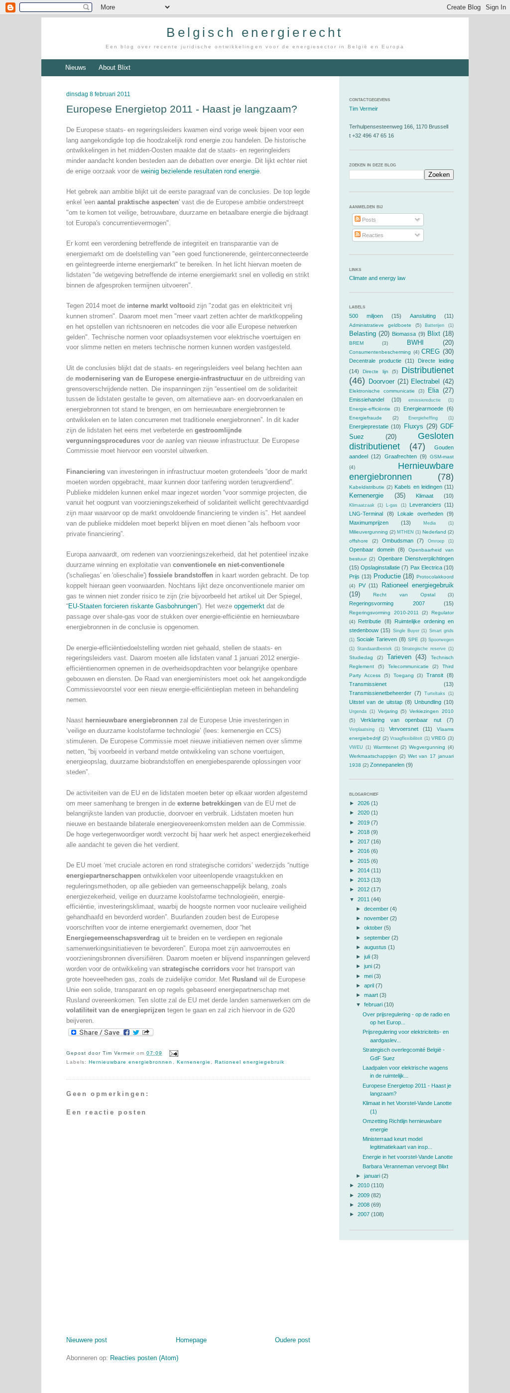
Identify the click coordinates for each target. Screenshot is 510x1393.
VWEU (356, 747)
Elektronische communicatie (382, 391)
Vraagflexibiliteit (406, 738)
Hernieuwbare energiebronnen (130, 1062)
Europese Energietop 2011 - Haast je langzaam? (181, 109)
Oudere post (292, 1340)
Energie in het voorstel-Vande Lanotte (408, 1157)
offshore (358, 541)
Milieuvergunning (368, 532)
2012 (364, 889)
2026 (364, 803)
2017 (364, 841)
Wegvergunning (427, 747)
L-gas (391, 505)
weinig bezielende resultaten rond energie (200, 171)
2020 (364, 813)
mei (369, 976)
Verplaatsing (362, 729)
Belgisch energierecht (254, 32)
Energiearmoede (423, 409)
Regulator (442, 612)
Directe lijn (375, 371)
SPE (413, 639)
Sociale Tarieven (377, 639)
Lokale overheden (420, 514)
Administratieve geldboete (380, 325)
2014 (364, 870)
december (377, 909)
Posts (368, 220)
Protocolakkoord (435, 576)
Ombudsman (397, 541)
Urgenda (358, 711)
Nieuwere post (86, 1340)
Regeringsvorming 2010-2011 (384, 612)
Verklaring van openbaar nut (401, 720)
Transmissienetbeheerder (380, 693)
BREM (356, 343)
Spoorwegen (441, 639)
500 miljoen (366, 316)
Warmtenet (386, 747)
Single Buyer (406, 630)
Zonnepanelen (387, 765)
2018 (364, 832)
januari (373, 1176)
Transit (434, 675)
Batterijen (434, 325)
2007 (364, 1214)
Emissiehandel (366, 400)
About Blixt (114, 67)
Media (429, 523)
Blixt (433, 333)
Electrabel (425, 381)
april (370, 985)
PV (362, 585)
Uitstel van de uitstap (375, 702)
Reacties (372, 235)
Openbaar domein (371, 550)
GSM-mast (442, 456)
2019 (364, 823)
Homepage (191, 1340)
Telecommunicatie (408, 666)
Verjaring (388, 711)
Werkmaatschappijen (373, 756)
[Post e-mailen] (172, 1053)
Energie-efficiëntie (369, 409)
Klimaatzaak (362, 505)
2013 (364, 880)
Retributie (369, 621)
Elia (433, 390)
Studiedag (361, 657)
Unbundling (427, 702)
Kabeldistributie (366, 487)
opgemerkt (249, 606)
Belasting (362, 333)
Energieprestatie (368, 426)
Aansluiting (423, 316)
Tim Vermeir (363, 109)
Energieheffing (423, 418)
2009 (364, 1195)
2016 (364, 851)
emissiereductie (424, 400)
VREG (438, 738)
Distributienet (427, 370)
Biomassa (404, 334)
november (377, 918)
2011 (364, 899)
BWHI (415, 342)
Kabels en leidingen (418, 487)
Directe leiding (436, 361)
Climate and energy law (377, 278)
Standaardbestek (374, 648)
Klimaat (424, 496)
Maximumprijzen (368, 523)
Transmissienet (367, 684)
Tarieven (399, 657)
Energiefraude (365, 417)
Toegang (403, 675)
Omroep (436, 541)
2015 (364, 861)
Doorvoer (381, 381)
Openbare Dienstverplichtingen (416, 558)
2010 (364, 1185)
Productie (387, 576)
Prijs (354, 576)
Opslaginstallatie (380, 567)
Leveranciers (425, 505)
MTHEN (405, 532)
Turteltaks (434, 693)
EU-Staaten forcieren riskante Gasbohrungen (132, 606)
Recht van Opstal (404, 594)
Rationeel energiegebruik (249, 1062)
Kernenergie (194, 1062)
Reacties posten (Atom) (144, 1358)
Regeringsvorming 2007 (387, 603)
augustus (376, 947)
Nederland (434, 532)
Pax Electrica (426, 567)
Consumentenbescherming (380, 352)
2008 (364, 1205)
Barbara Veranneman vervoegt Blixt (405, 1166)
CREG (430, 351)
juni (369, 966)
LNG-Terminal (366, 514)
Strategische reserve (424, 648)
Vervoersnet (403, 729)
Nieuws (75, 67)
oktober (374, 928)
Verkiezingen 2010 (431, 711)
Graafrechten (400, 456)
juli (368, 957)
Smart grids (441, 630)
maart (372, 995)
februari (374, 1004)
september (377, 938)
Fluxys (413, 426)
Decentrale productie (375, 361)
